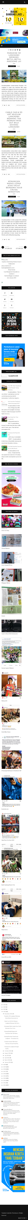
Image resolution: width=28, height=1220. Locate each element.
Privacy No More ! (7, 1109)
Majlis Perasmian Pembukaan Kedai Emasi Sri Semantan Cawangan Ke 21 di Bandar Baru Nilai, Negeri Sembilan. (11, 1112)
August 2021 (8, 1053)
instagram (11, 295)
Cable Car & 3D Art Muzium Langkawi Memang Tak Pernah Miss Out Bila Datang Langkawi (14, 119)
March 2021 (7, 1060)
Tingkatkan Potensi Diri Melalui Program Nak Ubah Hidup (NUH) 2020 (10, 1141)
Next (22, 78)
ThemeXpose (15, 1213)
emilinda (5, 1138)
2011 (4, 1085)
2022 (4, 1009)
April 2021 (7, 1057)
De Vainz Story (7, 1131)
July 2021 (7, 1055)
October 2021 (8, 1051)
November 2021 (8, 1013)
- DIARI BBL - (12, 66)
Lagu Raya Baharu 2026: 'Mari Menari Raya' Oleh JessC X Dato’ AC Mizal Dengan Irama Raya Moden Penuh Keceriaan (11, 1120)
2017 (4, 1071)
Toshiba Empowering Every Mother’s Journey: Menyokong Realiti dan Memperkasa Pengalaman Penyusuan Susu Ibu (11, 1104)
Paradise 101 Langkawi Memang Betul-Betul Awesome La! (14, 57)
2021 (4, 1011)
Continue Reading (20, 105)
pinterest (12, 307)
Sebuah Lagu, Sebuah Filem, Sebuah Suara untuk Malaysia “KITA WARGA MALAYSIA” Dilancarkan (11, 1097)
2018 (4, 1069)
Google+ (5, 307)
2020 (4, 1064)
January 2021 (8, 1062)
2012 (4, 1082)
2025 (4, 1004)
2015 (4, 1076)
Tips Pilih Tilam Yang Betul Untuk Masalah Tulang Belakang (14, 387)
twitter (4, 301)
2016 (4, 1073)
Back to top (21, 1218)
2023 (4, 1007)
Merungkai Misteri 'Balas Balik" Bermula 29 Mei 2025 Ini (10, 1127)
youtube (12, 301)
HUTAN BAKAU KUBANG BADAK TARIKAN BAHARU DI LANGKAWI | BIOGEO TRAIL (11, 1134)
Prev (18, 78)
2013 (4, 1080)
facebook (5, 295)
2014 (4, 1078)
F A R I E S (5, 1117)
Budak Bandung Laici (8, 1125)
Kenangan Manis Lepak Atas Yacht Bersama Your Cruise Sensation (14, 186)
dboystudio (6, 1094)
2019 (4, 1067)
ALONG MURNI (7, 1101)
